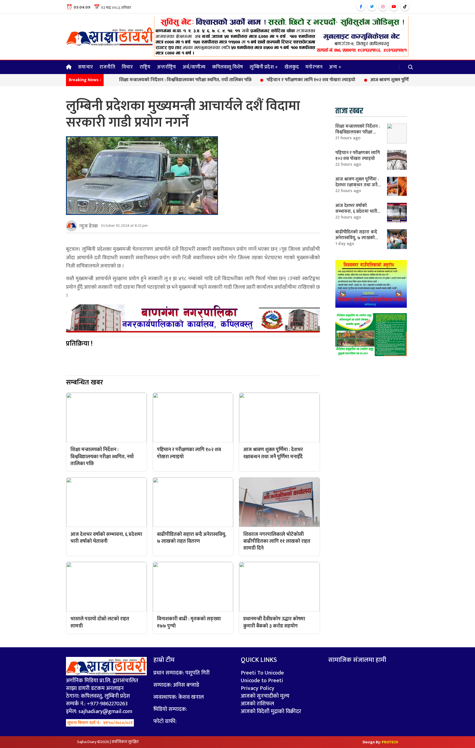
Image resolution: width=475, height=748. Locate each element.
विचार (127, 67)
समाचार (85, 67)
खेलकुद (292, 67)
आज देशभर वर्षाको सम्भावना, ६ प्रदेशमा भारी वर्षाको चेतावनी (356, 211)
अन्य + (335, 67)
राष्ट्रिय (145, 67)
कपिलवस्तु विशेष (227, 67)
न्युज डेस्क (88, 226)
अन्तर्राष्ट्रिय (166, 67)
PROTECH (390, 742)
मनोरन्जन (313, 67)
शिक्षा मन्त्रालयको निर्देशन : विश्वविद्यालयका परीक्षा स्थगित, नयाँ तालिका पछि (163, 80)
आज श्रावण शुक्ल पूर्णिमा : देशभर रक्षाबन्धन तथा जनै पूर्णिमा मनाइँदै (406, 80)
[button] (410, 67)
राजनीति (107, 67)
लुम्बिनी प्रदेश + (264, 67)
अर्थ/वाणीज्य (194, 67)
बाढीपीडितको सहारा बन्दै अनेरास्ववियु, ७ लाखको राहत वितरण (356, 237)
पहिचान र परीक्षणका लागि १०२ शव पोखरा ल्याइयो (289, 80)
